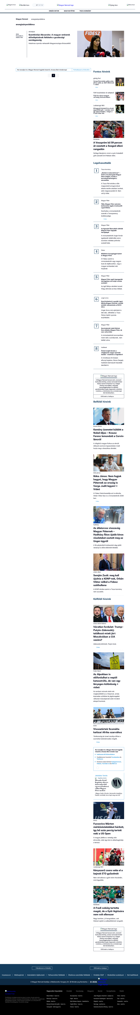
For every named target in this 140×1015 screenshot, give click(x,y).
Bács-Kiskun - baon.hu (53, 996)
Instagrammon (116, 762)
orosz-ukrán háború (99, 623)
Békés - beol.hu (51, 1001)
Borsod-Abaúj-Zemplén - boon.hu (56, 1004)
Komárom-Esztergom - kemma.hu (103, 998)
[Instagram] (105, 768)
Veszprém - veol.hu (122, 1001)
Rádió (122, 991)
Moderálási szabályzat (115, 975)
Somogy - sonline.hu (99, 1004)
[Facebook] (101, 768)
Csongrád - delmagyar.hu (54, 1007)
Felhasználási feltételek (56, 975)
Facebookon (115, 757)
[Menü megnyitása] (130, 5)
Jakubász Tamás (101, 776)
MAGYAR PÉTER (69, 11)
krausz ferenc (97, 426)
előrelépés (32, 31)
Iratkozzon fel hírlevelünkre (106, 754)
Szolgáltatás (111, 991)
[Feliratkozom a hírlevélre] (24, 5)
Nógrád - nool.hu (98, 1001)
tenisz (95, 820)
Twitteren (100, 759)
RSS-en (114, 763)
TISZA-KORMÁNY (85, 11)
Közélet (69, 991)
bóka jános (96, 473)
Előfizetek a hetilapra (107, 396)
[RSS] (120, 768)
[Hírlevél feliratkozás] (97, 768)
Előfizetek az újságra (100, 968)
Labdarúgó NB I (99, 105)
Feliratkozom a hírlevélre (81, 70)
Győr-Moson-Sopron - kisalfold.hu (79, 1001)
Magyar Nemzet (22, 19)
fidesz (103, 250)
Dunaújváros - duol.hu (76, 996)
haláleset (104, 347)
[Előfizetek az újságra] (113, 5)
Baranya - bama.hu (52, 998)
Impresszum (6, 975)
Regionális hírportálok (54, 991)
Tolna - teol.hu (121, 996)
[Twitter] (109, 768)
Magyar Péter (105, 200)
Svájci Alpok (97, 671)
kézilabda (96, 139)
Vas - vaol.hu (120, 998)
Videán (99, 763)
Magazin (90, 991)
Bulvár (100, 991)
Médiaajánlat (19, 975)
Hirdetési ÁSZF (98, 975)
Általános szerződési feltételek (79, 975)
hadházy (96, 525)
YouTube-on (106, 763)
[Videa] (112, 768)
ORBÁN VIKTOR (54, 11)
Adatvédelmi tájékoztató (36, 975)
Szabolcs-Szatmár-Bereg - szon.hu (103, 1007)
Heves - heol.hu (74, 1007)
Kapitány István (102, 778)
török (95, 725)
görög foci (97, 78)
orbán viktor (97, 572)
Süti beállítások (132, 975)
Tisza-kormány (106, 169)
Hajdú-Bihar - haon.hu (76, 1004)
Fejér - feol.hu (74, 998)
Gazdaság (79, 991)
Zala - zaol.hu (121, 1004)
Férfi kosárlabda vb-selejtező (103, 93)
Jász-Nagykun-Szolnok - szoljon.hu (103, 996)
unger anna (104, 298)
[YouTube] (116, 768)
